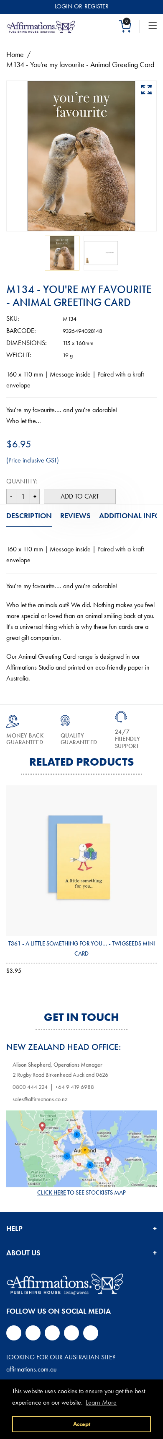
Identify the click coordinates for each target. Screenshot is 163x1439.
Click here (51, 1192)
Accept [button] (81, 1424)
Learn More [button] (101, 1402)
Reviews (75, 515)
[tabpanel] (62, 253)
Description (29, 515)
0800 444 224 (30, 1087)
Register (96, 6)
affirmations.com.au (31, 1369)
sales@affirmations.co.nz (40, 1099)
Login (63, 6)
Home (15, 54)
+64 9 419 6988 (74, 1087)
